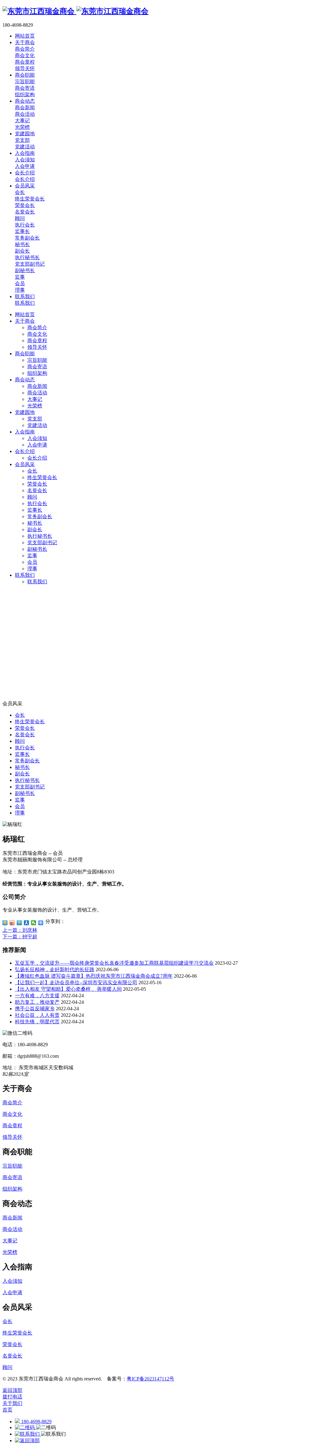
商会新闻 (37, 386)
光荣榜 (34, 405)
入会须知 (37, 438)
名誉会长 (37, 490)
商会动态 (25, 379)
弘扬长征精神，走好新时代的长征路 (54, 969)
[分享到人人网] (26, 922)
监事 (32, 555)
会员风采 (25, 464)
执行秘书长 (39, 536)
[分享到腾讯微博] (19, 922)
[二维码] (25, 1427)
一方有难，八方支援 (37, 995)
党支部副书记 (42, 542)
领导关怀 (37, 347)
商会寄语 (37, 366)
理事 (32, 568)
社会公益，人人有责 (37, 1015)
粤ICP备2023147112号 (150, 1378)
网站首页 (25, 314)
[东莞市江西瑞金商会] (75, 11)
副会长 (34, 529)
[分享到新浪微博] (12, 922)
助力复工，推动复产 (37, 1002)
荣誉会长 (37, 484)
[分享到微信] (33, 922)
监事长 (34, 510)
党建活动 (37, 425)
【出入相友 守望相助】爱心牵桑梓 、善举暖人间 (68, 989)
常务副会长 (39, 516)
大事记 (34, 399)
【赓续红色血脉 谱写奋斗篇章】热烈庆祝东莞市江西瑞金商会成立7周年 (94, 976)
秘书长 (34, 523)
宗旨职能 (37, 360)
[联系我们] (28, 1434)
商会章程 (37, 340)
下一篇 (19, 936)
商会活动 (37, 392)
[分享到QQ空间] (5, 922)
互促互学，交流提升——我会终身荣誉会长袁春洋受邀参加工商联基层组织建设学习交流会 (114, 963)
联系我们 (25, 575)
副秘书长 (37, 549)
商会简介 (37, 327)
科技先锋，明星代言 (37, 1021)
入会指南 (25, 431)
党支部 (34, 418)
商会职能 (25, 353)
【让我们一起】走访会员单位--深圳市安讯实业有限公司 (76, 982)
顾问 (32, 497)
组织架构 (37, 373)
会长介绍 (25, 451)
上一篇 (19, 930)
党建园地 (25, 412)
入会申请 (37, 444)
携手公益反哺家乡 (35, 1008)
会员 (32, 562)
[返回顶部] (27, 1440)
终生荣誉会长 (42, 477)
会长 (32, 470)
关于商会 (25, 321)
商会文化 (37, 334)
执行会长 (37, 503)
